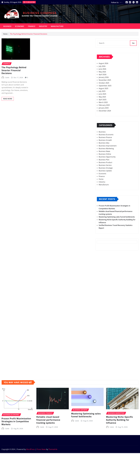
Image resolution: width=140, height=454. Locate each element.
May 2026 (102, 72)
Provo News (41, 449)
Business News (104, 151)
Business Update (105, 171)
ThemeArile (52, 449)
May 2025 (102, 97)
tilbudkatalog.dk (103, 339)
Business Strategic (106, 168)
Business (7, 26)
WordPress (30, 449)
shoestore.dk (102, 347)
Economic (19, 26)
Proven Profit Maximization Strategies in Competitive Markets (16, 421)
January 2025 (104, 108)
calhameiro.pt (102, 322)
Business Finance (105, 137)
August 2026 (103, 63)
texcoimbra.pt (102, 336)
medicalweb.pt (102, 300)
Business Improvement (108, 146)
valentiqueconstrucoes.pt (107, 334)
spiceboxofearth (103, 272)
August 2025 (103, 88)
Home (5, 34)
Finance (31, 26)
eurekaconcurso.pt (104, 308)
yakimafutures (102, 258)
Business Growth (105, 140)
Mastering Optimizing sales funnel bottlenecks (117, 217)
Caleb (7, 77)
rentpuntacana (102, 261)
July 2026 (102, 66)
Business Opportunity (107, 157)
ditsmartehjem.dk (104, 356)
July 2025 (102, 91)
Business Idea (104, 143)
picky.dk (100, 359)
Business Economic (106, 134)
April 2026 (102, 74)
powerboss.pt (102, 286)
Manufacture (57, 26)
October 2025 (104, 83)
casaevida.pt (102, 325)
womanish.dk (102, 342)
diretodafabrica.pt (104, 314)
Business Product (105, 162)
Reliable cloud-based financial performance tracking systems (48, 420)
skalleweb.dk (102, 353)
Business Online (105, 154)
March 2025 (103, 102)
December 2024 (105, 111)
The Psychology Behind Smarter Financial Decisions (28, 34)
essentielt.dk (102, 345)
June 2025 (102, 94)
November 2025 (105, 80)
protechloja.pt (102, 297)
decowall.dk (101, 367)
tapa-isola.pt (101, 320)
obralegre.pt (101, 331)
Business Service (105, 165)
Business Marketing (106, 148)
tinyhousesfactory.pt (105, 317)
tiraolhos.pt (101, 370)
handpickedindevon (104, 275)
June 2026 (102, 69)
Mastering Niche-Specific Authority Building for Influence (119, 420)
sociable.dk (101, 350)
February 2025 (104, 105)
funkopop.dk (102, 361)
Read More (7, 99)
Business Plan (104, 160)
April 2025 (102, 99)
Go (133, 43)
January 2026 (104, 77)
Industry (43, 26)
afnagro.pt (101, 289)
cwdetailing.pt (102, 328)
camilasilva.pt (102, 292)
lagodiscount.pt (103, 303)
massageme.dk (103, 364)
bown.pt (100, 311)
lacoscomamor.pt (103, 306)
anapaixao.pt (102, 295)
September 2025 (105, 86)
